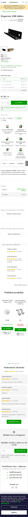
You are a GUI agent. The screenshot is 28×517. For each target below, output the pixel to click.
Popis (4, 163)
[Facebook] (13, 487)
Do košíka (19, 103)
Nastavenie (14, 507)
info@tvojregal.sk (15, 472)
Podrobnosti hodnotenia (20, 20)
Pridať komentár (14, 234)
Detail (20, 329)
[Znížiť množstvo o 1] (2, 102)
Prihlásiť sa (20, 451)
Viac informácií (5, 61)
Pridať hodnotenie (14, 214)
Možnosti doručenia (8, 70)
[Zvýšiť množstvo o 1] (8, 102)
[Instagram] (16, 487)
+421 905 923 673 (15, 475)
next (26, 325)
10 (18, 363)
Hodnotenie (20, 163)
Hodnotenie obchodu (14, 367)
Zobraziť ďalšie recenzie (20, 285)
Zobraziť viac (14, 422)
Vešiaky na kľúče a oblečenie (21, 189)
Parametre (11, 163)
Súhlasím (14, 512)
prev (1, 325)
